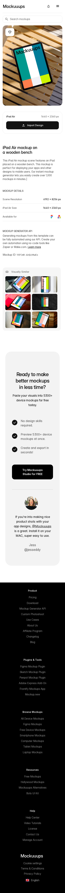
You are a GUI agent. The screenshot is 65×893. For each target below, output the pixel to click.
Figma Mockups (32, 724)
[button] (48, 6)
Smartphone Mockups (32, 735)
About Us (32, 625)
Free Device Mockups (32, 730)
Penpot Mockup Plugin (33, 677)
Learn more (34, 247)
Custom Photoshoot (32, 614)
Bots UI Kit (32, 793)
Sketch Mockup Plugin (33, 672)
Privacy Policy (32, 873)
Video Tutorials (32, 823)
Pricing (32, 597)
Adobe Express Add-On (32, 683)
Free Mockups (32, 776)
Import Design (35, 125)
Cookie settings (32, 863)
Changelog (32, 636)
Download (32, 603)
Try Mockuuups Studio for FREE (32, 472)
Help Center (33, 817)
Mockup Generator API (32, 608)
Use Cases (32, 619)
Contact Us (32, 834)
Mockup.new (32, 694)
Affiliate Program (32, 631)
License (32, 828)
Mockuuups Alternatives (32, 787)
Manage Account (32, 840)
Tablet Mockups (32, 746)
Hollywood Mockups (32, 782)
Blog (32, 642)
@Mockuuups (41, 526)
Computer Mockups (32, 741)
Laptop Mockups (32, 752)
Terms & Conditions (32, 868)
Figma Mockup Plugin (32, 666)
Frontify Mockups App (32, 688)
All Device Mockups (32, 718)
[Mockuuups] (23, 6)
